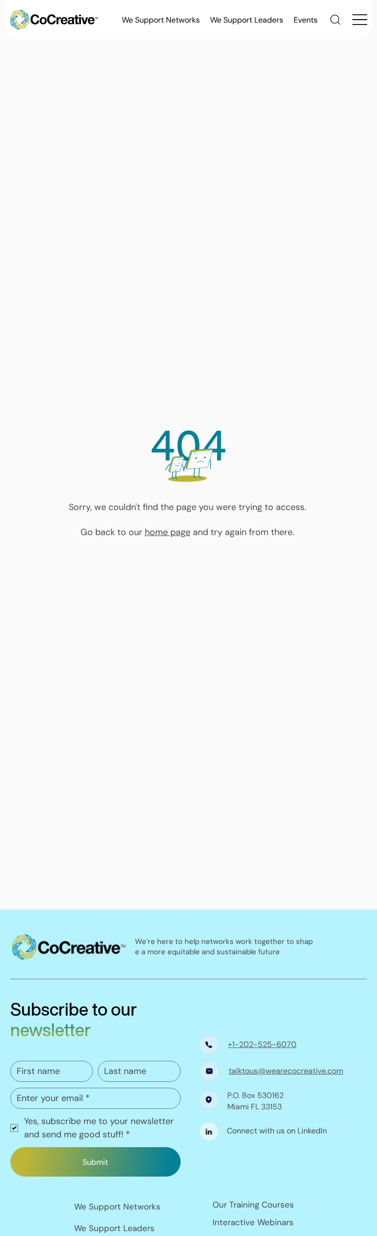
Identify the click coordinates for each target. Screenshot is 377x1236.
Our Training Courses (253, 1204)
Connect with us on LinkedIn (277, 1131)
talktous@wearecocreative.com (286, 1071)
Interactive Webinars (253, 1222)
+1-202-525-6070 (262, 1044)
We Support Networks (117, 1206)
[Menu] (359, 19)
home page (167, 532)
